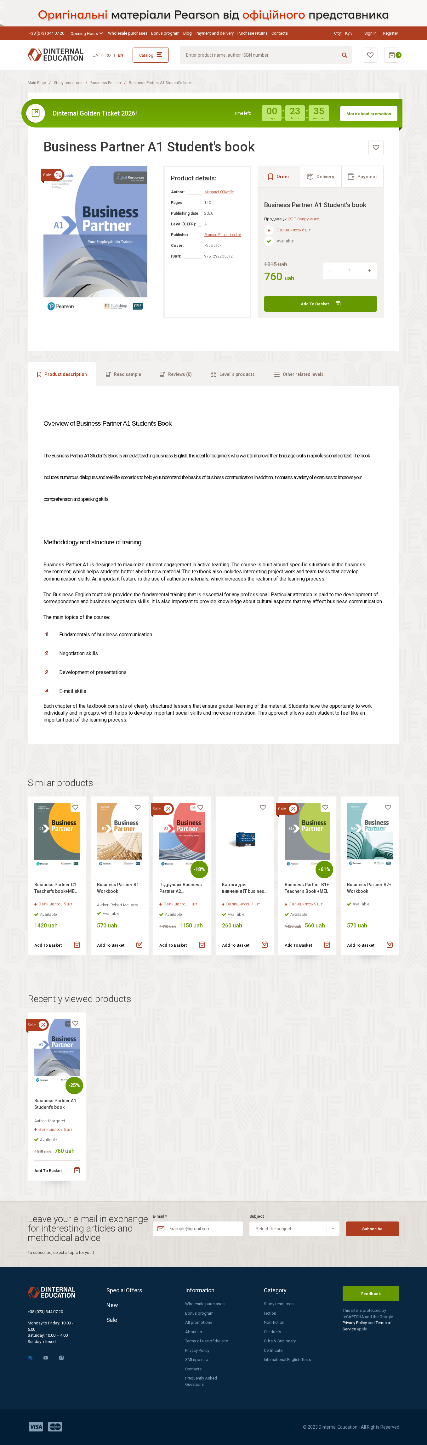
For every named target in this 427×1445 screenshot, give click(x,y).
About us (193, 1331)
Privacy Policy (197, 1350)
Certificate (273, 1350)
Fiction (270, 1313)
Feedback (371, 1293)
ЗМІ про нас (196, 1359)
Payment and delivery (215, 33)
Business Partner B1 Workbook (118, 888)
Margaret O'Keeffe (219, 192)
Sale (111, 1320)
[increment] (370, 271)
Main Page (37, 83)
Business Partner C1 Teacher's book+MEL (55, 888)
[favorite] (376, 147)
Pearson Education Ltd (222, 235)
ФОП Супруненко (303, 219)
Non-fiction (274, 1322)
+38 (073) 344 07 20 (46, 33)
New (112, 1305)
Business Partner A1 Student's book (55, 1104)
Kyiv (348, 33)
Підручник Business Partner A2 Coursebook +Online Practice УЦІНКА (180, 889)
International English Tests (287, 1359)
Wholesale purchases (127, 33)
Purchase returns (252, 33)
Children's (272, 1331)
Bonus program (165, 33)
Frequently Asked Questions (201, 1381)
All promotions (198, 1322)
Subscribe (372, 1229)
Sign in (370, 33)
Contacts (279, 33)
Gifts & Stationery (280, 1341)
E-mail (160, 1216)
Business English (105, 83)
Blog (187, 33)
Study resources (68, 83)
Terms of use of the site (206, 1341)
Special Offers (124, 1290)
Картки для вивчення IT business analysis (244, 889)
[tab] (321, 176)
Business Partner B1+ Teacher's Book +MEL (307, 888)
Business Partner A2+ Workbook (369, 888)
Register (390, 33)
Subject (256, 1216)
